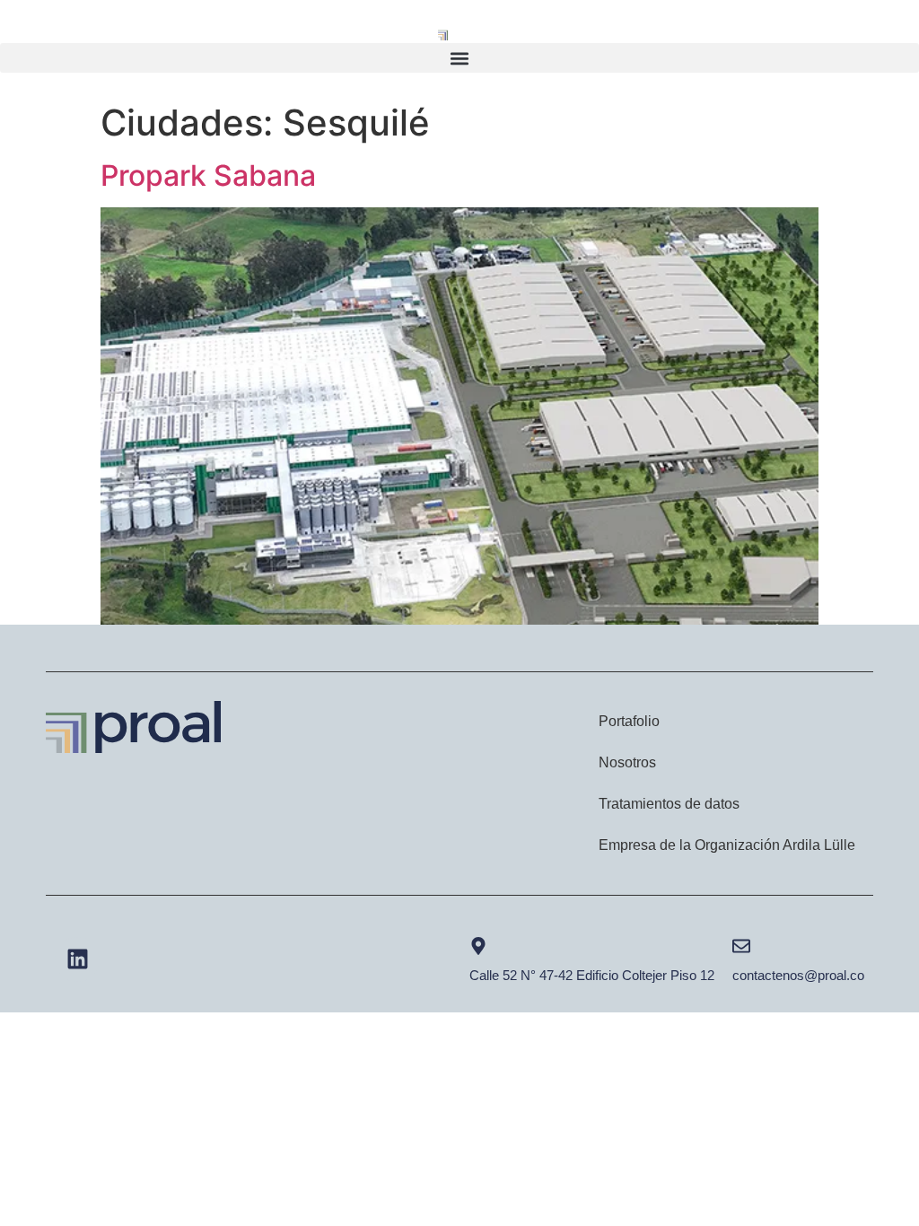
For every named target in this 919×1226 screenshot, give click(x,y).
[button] (459, 58)
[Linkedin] (77, 959)
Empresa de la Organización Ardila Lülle (727, 845)
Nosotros (627, 762)
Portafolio (629, 721)
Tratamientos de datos (669, 803)
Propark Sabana (208, 175)
